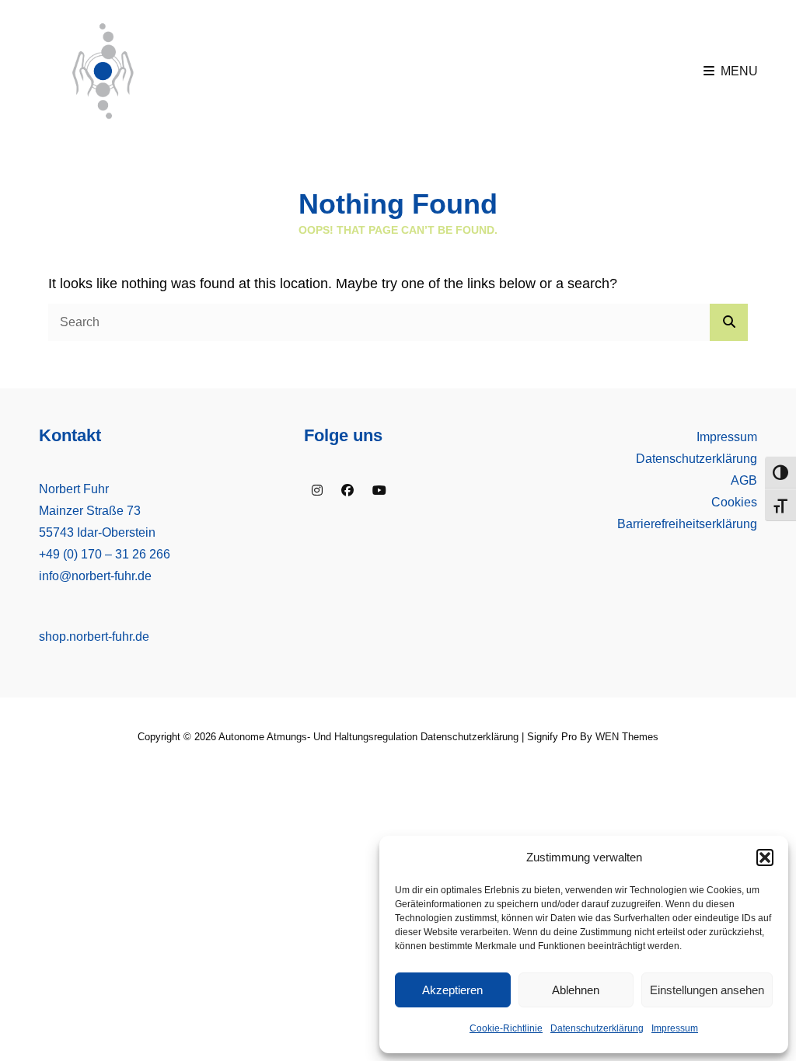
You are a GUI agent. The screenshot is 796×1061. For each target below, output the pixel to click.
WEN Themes (626, 737)
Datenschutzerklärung (597, 1028)
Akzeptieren (452, 990)
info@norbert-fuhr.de (95, 576)
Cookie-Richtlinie (506, 1028)
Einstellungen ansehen (707, 990)
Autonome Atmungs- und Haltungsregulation (317, 737)
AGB (744, 480)
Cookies (734, 502)
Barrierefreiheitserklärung (687, 523)
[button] (765, 857)
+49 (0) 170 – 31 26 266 (104, 554)
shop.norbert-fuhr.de (94, 636)
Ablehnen (575, 990)
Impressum (674, 1028)
